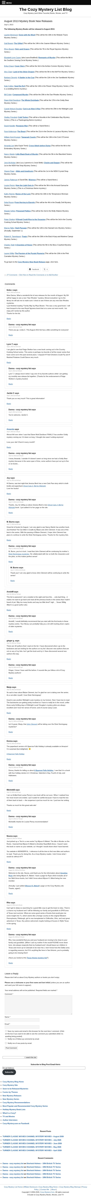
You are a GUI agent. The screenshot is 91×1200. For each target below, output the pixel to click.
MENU (9, 3)
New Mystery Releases (12, 1096)
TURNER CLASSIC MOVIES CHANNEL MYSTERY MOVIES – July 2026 (32, 1140)
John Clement (32, 724)
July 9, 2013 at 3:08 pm (15, 371)
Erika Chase (9, 66)
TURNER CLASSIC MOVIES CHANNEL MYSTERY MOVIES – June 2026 (32, 1143)
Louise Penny (9, 185)
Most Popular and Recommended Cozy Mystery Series (25, 1106)
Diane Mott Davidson (12, 100)
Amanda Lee (9, 146)
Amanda (10, 429)
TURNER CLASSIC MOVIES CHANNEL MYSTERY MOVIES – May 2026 (32, 1147)
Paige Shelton (9, 219)
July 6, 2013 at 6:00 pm (13, 395)
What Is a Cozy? (9, 1113)
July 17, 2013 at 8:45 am (14, 524)
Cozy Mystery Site (10, 1085)
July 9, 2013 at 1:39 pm (13, 431)
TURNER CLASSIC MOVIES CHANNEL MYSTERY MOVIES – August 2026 (33, 1136)
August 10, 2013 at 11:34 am (17, 870)
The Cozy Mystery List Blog (45, 9)
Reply (9, 319)
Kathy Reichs (9, 194)
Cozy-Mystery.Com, (47, 1192)
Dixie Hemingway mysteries (19, 554)
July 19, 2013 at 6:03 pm (14, 689)
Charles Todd (9, 245)
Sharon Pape (9, 171)
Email (7, 1024)
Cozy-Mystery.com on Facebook (16, 1123)
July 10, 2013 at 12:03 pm (16, 455)
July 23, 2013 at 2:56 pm (14, 743)
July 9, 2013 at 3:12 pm (15, 412)
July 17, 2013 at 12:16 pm (16, 548)
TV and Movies (9, 1116)
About (53, 1189)
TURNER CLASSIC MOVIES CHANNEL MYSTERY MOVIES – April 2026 (32, 1150)
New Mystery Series (11, 1099)
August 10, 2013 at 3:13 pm (16, 937)
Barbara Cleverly (10, 78)
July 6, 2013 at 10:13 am (14, 346)
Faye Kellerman (10, 131)
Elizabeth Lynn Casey (12, 58)
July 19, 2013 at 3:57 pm (16, 667)
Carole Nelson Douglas (13, 109)
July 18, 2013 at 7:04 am (14, 594)
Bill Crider (8, 95)
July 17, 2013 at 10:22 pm (17, 570)
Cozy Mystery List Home (13, 1187)
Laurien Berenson (11, 35)
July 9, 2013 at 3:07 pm (15, 327)
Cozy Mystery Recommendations (16, 1102)
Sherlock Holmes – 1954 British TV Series (44, 1163)
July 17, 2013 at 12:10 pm (16, 502)
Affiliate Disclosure (30, 1187)
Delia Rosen (9, 202)
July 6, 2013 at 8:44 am (13, 292)
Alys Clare (8, 72)
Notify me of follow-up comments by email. (23, 1039)
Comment (9, 994)
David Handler (9, 126)
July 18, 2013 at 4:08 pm (16, 618)
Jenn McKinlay (10, 163)
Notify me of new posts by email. (20, 1043)
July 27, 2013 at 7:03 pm (16, 819)
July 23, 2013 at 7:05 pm (16, 767)
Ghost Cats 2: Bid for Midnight (34, 486)
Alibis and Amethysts (24, 171)
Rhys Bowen (9, 49)
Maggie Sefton (9, 211)
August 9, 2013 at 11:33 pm (14, 905)
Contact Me (45, 1189)
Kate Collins (8, 86)
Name (7, 1017)
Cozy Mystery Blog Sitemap (70, 1187)
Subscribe (9, 1072)
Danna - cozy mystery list (13, 1163)
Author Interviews (10, 1120)
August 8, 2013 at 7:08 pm (14, 838)
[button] (4, 2)
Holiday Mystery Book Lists (14, 1109)
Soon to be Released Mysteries (15, 1089)
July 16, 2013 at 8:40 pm (14, 480)
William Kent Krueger (12, 137)
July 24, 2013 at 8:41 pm (14, 792)
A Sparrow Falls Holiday (15, 754)
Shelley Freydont (10, 117)
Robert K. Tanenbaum (12, 236)
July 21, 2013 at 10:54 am (16, 721)
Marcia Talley (9, 228)
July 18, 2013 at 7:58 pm (14, 643)
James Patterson (10, 180)
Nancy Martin (9, 154)
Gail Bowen (8, 43)
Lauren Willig (9, 253)
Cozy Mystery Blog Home (13, 1082)
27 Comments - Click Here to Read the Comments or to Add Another (32, 275)
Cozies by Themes (10, 1092)
